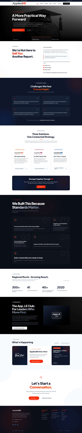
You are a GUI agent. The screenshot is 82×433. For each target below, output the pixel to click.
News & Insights (24, 0)
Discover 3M (40, 186)
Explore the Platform (36, 361)
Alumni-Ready (54, 414)
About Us (54, 3)
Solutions (41, 3)
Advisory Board (44, 417)
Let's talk (67, 3)
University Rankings (45, 413)
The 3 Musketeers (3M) (56, 416)
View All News (56, 343)
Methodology (44, 415)
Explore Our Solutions (46, 398)
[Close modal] (78, 2)
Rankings (46, 3)
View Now (55, 362)
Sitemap (63, 419)
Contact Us (64, 417)
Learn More (26, 30)
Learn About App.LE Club (19, 328)
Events (50, 3)
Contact (59, 3)
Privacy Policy (61, 430)
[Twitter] (69, 0)
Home (37, 3)
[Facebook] (17, 425)
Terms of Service (67, 430)
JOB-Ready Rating (55, 412)
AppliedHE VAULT (45, 419)
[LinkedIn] (13, 425)
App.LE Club (54, 417)
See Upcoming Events (65, 343)
